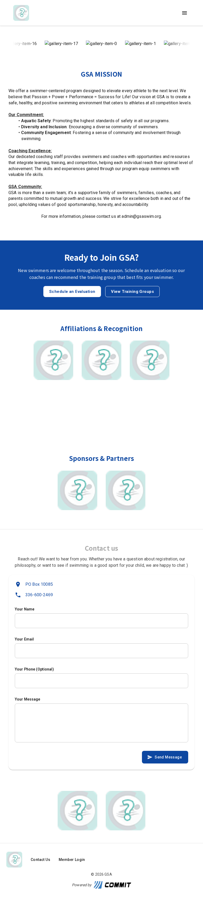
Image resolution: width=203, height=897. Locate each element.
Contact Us (40, 859)
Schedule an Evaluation (72, 291)
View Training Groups (132, 291)
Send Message (168, 757)
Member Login (72, 859)
